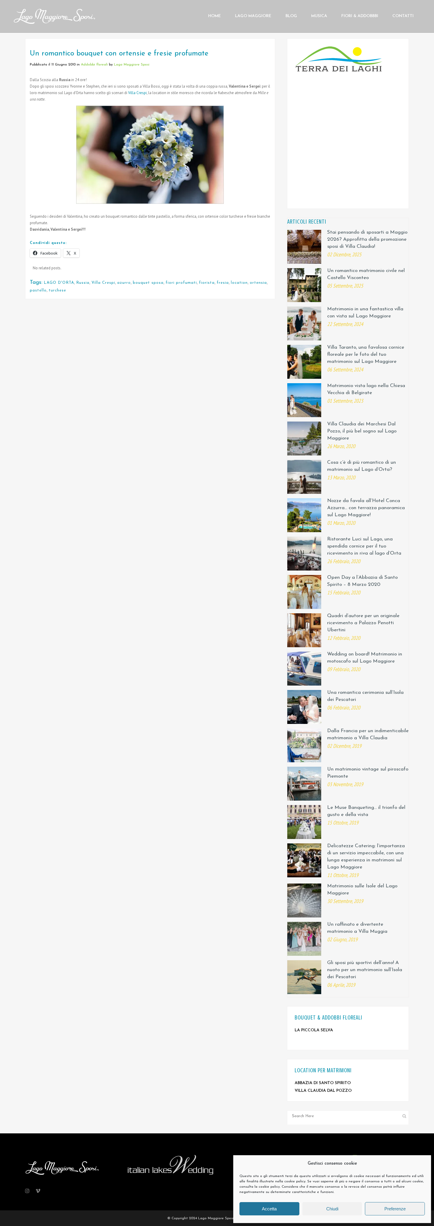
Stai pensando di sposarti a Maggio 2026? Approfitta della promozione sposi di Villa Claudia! (367, 239)
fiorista (207, 283)
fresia (223, 283)
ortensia (258, 283)
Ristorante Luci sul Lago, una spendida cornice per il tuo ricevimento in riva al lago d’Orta (364, 546)
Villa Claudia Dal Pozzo (323, 1091)
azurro (124, 283)
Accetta (269, 1208)
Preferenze (395, 1208)
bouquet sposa (148, 283)
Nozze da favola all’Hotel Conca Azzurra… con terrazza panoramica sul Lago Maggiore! (366, 507)
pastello (38, 290)
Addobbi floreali (94, 64)
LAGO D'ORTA (59, 283)
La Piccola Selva (314, 1030)
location (239, 283)
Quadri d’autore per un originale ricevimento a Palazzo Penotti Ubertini (363, 622)
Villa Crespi (137, 92)
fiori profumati (181, 283)
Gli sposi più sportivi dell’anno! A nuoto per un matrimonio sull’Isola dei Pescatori (364, 969)
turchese (57, 290)
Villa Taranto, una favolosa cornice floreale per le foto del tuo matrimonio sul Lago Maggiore (365, 354)
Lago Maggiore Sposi (131, 64)
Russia (82, 283)
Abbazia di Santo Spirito (323, 1083)
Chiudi (332, 1208)
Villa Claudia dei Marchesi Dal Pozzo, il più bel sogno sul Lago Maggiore (362, 431)
